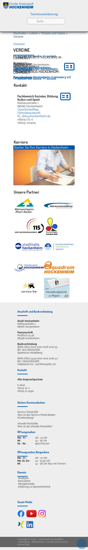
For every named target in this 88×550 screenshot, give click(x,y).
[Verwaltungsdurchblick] (57, 288)
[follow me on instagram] (42, 516)
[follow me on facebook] (21, 516)
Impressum (24, 542)
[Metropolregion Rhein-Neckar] (24, 205)
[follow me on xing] (21, 527)
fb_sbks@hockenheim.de (34, 116)
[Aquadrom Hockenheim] (59, 267)
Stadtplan (23, 478)
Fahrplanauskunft (29, 112)
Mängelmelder (26, 483)
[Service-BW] (29, 288)
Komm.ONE (23, 544)
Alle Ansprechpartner (30, 379)
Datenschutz (38, 542)
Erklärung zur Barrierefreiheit (34, 486)
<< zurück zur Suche (27, 56)
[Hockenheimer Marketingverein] (59, 246)
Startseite (19, 33)
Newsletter (24, 481)
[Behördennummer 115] (29, 226)
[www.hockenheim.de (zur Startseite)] (44, 4)
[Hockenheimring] (59, 205)
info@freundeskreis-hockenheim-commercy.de (36, 69)
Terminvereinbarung (44, 14)
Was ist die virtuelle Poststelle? (34, 426)
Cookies (50, 542)
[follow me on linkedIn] (30, 527)
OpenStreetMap (28, 109)
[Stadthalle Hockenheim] (29, 247)
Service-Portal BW (27, 412)
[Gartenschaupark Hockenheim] (51, 226)
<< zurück (49, 56)
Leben (33, 33)
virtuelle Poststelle (27, 423)
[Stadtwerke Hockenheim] (29, 267)
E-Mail (21, 385)
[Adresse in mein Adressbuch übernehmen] (65, 101)
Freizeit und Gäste (53, 33)
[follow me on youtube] (31, 516)
